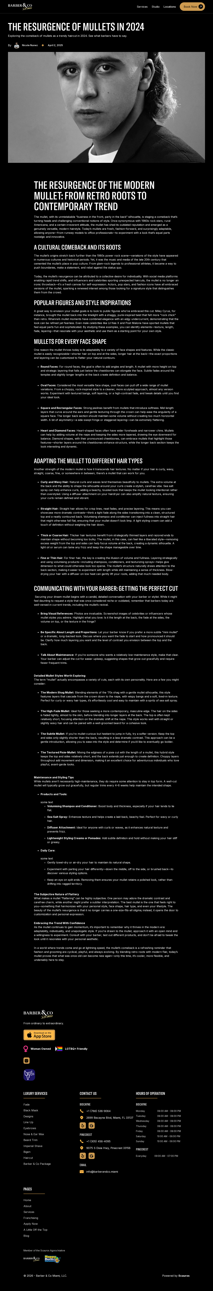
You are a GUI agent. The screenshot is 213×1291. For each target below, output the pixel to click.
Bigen (26, 1151)
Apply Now (30, 1223)
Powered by (176, 1275)
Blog (26, 1235)
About (27, 1206)
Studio (156, 6)
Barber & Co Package (37, 1163)
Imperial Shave (32, 1146)
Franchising (30, 1218)
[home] (20, 6)
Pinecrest (86, 1135)
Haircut (28, 1157)
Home (27, 1200)
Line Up (28, 1122)
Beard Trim (30, 1140)
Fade (26, 1104)
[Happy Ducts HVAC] (53, 1259)
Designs (28, 1116)
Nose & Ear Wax (33, 1134)
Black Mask (30, 1110)
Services (142, 6)
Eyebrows (29, 1128)
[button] (170, 6)
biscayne (85, 1104)
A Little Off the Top (35, 1229)
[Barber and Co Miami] (31, 1259)
